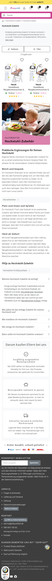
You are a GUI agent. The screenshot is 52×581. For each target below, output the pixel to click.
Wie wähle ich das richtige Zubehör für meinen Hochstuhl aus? (23, 310)
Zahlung (7, 501)
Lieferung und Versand (13, 497)
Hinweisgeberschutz (9, 564)
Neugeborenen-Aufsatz (31, 301)
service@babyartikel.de (13, 523)
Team (25, 564)
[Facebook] (16, 576)
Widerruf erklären (11, 509)
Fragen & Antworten (12, 493)
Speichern (34, 463)
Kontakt (7, 535)
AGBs (24, 561)
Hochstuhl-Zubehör (29, 21)
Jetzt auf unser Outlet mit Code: (26, 2)
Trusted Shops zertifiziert (14, 546)
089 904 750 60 (10, 527)
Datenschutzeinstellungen (15, 505)
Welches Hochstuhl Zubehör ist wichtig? (20, 278)
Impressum (5, 561)
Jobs (20, 564)
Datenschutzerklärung (14, 479)
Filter (38, 49)
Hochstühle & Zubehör (13, 21)
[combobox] (26, 15)
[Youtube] (12, 576)
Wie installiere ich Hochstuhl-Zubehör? (19, 319)
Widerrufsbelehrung (34, 561)
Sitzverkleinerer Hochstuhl (32, 292)
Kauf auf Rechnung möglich (15, 554)
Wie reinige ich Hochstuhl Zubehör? (18, 326)
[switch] (5, 577)
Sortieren (14, 49)
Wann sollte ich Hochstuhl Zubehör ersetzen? (22, 334)
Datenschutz (16, 561)
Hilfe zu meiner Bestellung (16, 520)
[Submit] (4, 15)
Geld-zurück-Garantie (13, 550)
